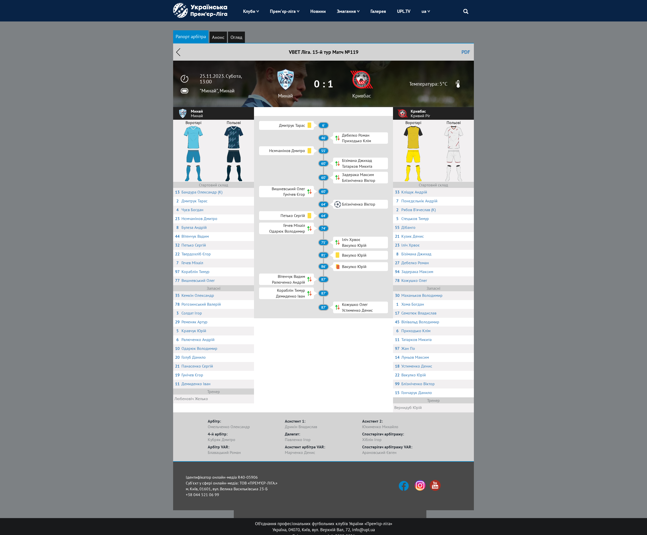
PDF (465, 52)
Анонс (218, 37)
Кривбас (361, 95)
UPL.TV (403, 11)
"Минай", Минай (217, 90)
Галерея (378, 11)
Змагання (346, 11)
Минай (285, 95)
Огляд (236, 37)
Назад (178, 52)
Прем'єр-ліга (283, 11)
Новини (318, 11)
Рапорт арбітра (191, 36)
